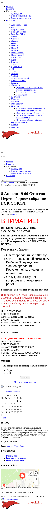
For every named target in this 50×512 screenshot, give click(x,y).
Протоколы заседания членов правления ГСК (29, 116)
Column (14, 41)
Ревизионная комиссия (21, 16)
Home (3, 183)
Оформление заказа (19, 122)
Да (10, 370)
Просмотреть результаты (25, 382)
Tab (12, 69)
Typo (13, 71)
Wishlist (14, 73)
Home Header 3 (17, 55)
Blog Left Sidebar (18, 32)
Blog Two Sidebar (18, 34)
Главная (9, 6)
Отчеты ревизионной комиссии (30, 113)
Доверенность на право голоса (29, 87)
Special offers (16, 67)
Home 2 (14, 46)
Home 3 (14, 48)
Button (14, 36)
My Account (16, 57)
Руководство (16, 13)
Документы (16, 85)
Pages (13, 60)
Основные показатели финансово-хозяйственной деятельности (31, 109)
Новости (10, 9)
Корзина (15, 99)
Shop (13, 64)
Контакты (10, 20)
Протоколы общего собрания (29, 120)
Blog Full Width (17, 29)
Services (14, 62)
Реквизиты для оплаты (21, 18)
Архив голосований (20, 78)
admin (14, 214)
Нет (11, 373)
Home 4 (14, 50)
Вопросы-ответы (18, 80)
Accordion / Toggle (19, 25)
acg (12, 27)
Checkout (15, 39)
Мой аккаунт (17, 104)
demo (13, 43)
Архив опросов (13, 391)
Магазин (15, 101)
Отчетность (16, 106)
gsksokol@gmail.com (15, 446)
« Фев (3, 418)
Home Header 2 (17, 53)
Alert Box (15, 127)
